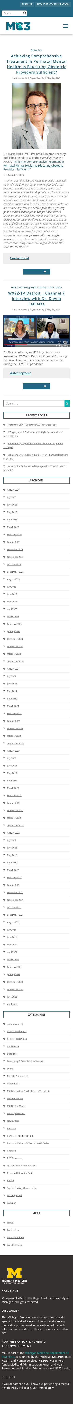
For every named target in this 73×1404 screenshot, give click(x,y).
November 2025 (15, 556)
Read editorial (19, 258)
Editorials (11, 1053)
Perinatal (11, 1128)
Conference (13, 1046)
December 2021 (15, 892)
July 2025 (11, 586)
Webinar (11, 1202)
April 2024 (12, 698)
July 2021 (11, 929)
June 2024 (12, 683)
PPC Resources (14, 1158)
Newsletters (13, 1120)
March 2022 (13, 870)
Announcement (15, 1023)
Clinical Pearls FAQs (16, 1031)
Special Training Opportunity (21, 1187)
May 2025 (12, 601)
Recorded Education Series (20, 1173)
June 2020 (12, 996)
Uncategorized (14, 1195)
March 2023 (13, 788)
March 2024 (13, 706)
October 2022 (14, 817)
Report (10, 1180)
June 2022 (12, 847)
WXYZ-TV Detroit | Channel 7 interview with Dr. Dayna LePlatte (36, 298)
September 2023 (15, 743)
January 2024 (13, 720)
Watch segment (20, 373)
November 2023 (15, 728)
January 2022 (13, 884)
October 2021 (14, 907)
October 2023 (14, 735)
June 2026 (12, 504)
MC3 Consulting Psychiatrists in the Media (28, 1091)
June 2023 (12, 765)
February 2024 (14, 713)
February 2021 (14, 966)
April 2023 (12, 780)
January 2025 (13, 631)
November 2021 (15, 899)
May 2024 (12, 691)
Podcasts (11, 1150)
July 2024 (11, 676)
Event (10, 1068)
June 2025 (12, 594)
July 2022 (11, 840)
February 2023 (14, 795)
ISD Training (13, 1083)
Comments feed (15, 1237)
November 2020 (15, 989)
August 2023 (13, 750)
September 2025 (15, 571)
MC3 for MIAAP (15, 1098)
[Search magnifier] (24, 13)
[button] (54, 26)
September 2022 (15, 825)
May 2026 (12, 512)
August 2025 (13, 579)
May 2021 (12, 944)
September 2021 (15, 914)
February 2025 (14, 623)
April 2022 (12, 862)
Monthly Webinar (16, 1113)
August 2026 (13, 489)
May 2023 (12, 773)
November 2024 (15, 646)
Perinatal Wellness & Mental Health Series (28, 1143)
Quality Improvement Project (22, 1165)
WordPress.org (14, 1244)
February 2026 (14, 534)
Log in (10, 1222)
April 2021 (12, 952)
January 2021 (13, 974)
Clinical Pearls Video (17, 1038)
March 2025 (13, 616)
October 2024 (14, 653)
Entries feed (13, 1229)
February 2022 (14, 877)
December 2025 (15, 549)
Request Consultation (52, 4)
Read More (34, 271)
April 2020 (12, 1004)
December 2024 (15, 638)
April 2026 (12, 519)
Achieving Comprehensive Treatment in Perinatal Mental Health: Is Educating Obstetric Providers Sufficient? (33, 165)
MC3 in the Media (16, 1105)
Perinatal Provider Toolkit (20, 1135)
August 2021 (13, 922)
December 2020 (15, 981)
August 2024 (13, 668)
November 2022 (15, 810)
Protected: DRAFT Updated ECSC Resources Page (32, 424)
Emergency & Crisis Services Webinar (25, 1061)
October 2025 (14, 564)
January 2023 (13, 802)
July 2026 (11, 497)
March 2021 (13, 959)
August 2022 (13, 832)
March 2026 (13, 527)
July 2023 (11, 758)
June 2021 (12, 937)
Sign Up (27, 4)
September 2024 (15, 661)
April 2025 (12, 609)
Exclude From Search (17, 1076)
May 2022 (12, 855)
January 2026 (13, 541)
